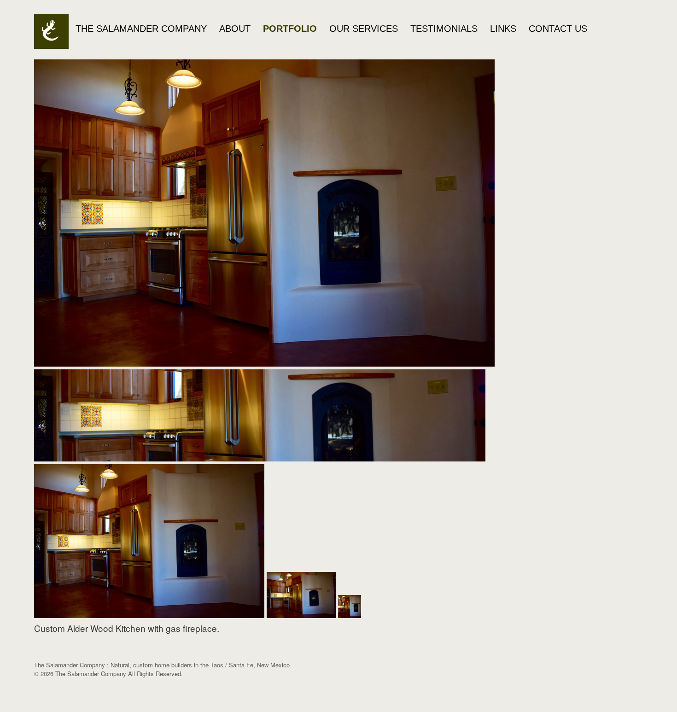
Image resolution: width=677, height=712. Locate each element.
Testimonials (444, 28)
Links (503, 28)
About (235, 28)
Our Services (363, 28)
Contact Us (558, 28)
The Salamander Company (141, 28)
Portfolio (290, 28)
